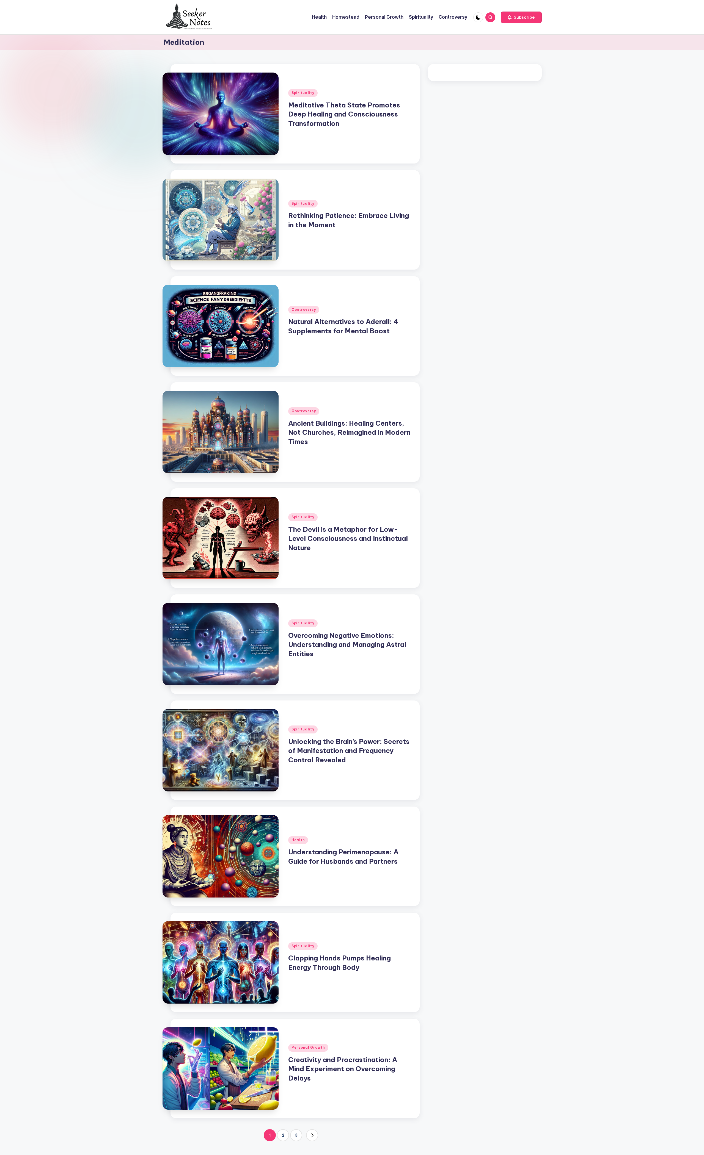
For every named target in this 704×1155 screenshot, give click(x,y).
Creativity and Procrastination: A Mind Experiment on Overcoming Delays (342, 1069)
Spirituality (303, 93)
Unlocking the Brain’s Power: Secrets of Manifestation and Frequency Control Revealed (348, 750)
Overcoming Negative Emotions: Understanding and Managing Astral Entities (347, 644)
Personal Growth (308, 1047)
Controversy (304, 310)
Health (298, 840)
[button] (521, 17)
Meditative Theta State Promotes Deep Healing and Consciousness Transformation (344, 114)
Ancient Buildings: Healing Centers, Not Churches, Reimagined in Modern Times (349, 432)
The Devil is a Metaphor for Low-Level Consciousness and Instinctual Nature (348, 538)
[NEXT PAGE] (312, 1135)
